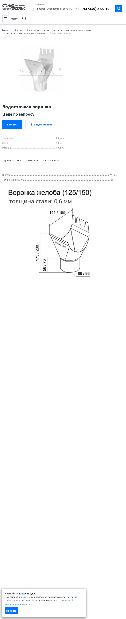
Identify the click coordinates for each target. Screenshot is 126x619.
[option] (40, 69)
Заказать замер (118, 8)
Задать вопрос (43, 124)
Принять (11, 610)
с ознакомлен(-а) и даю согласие (46, 334)
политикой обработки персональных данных (36, 324)
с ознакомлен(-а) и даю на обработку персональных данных (47, 326)
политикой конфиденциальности (29, 334)
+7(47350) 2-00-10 (94, 9)
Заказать (12, 124)
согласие (10, 600)
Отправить (87, 381)
